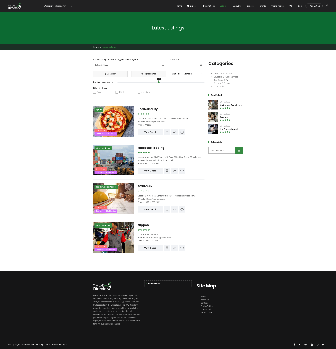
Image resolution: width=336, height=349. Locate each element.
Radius (96, 82)
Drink (121, 92)
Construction (219, 86)
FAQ (291, 6)
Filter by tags (100, 88)
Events (263, 6)
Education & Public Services (226, 77)
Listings (223, 6)
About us (237, 6)
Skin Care (145, 92)
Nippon (143, 225)
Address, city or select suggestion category (115, 59)
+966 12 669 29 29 (152, 202)
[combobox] (187, 74)
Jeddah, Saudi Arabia (106, 187)
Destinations (209, 6)
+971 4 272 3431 (152, 240)
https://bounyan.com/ (155, 199)
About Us (205, 299)
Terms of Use (206, 312)
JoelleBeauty (148, 109)
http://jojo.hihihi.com (155, 121)
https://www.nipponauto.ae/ (158, 237)
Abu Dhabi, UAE (103, 148)
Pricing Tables (277, 6)
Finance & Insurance (223, 73)
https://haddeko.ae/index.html (159, 160)
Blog (300, 6)
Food (98, 92)
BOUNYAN (145, 186)
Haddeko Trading (151, 148)
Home (179, 6)
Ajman (99, 109)
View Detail (150, 132)
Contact (250, 6)
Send (239, 150)
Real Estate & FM (221, 80)
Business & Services (222, 83)
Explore (193, 6)
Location (174, 59)
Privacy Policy (206, 309)
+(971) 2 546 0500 (152, 163)
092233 (148, 125)
